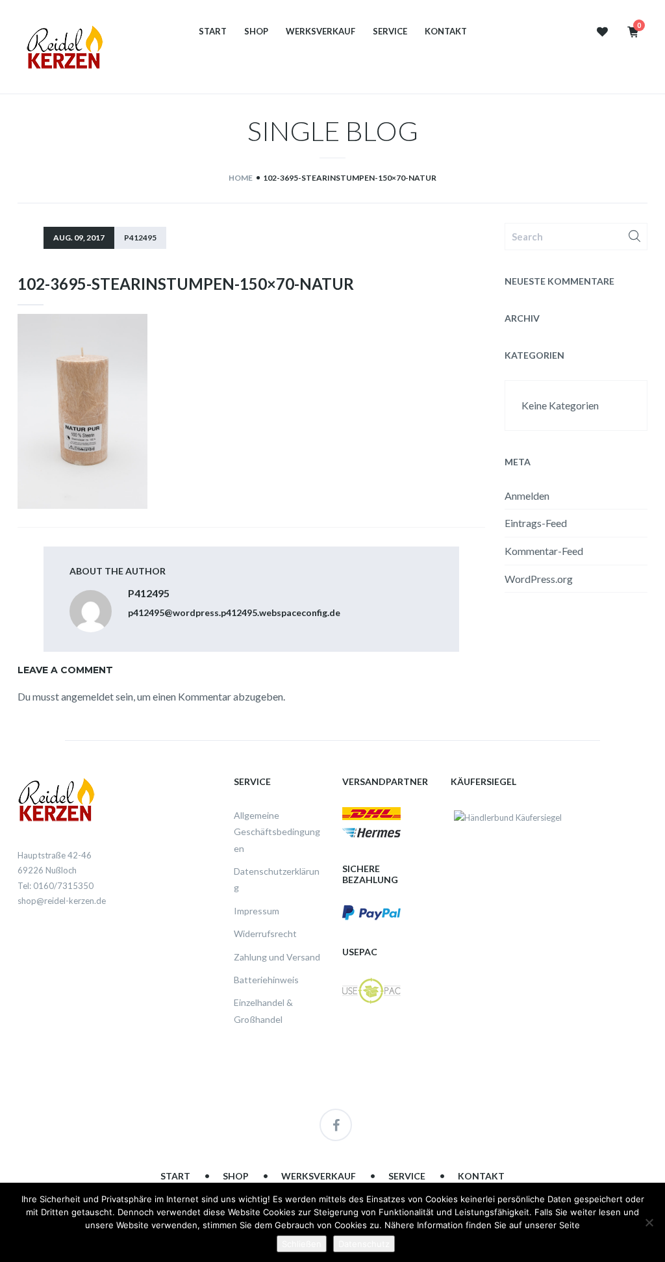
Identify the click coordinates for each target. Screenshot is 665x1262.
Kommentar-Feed (544, 551)
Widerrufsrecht (265, 933)
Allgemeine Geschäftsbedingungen (277, 832)
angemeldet (87, 696)
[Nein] (648, 1222)
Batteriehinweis (266, 979)
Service (390, 31)
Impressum (256, 910)
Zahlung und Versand (277, 956)
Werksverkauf (320, 31)
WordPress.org (539, 579)
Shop (256, 31)
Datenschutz (364, 1244)
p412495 (140, 237)
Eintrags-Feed (536, 523)
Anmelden (527, 495)
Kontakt (446, 31)
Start (213, 31)
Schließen (301, 1244)
